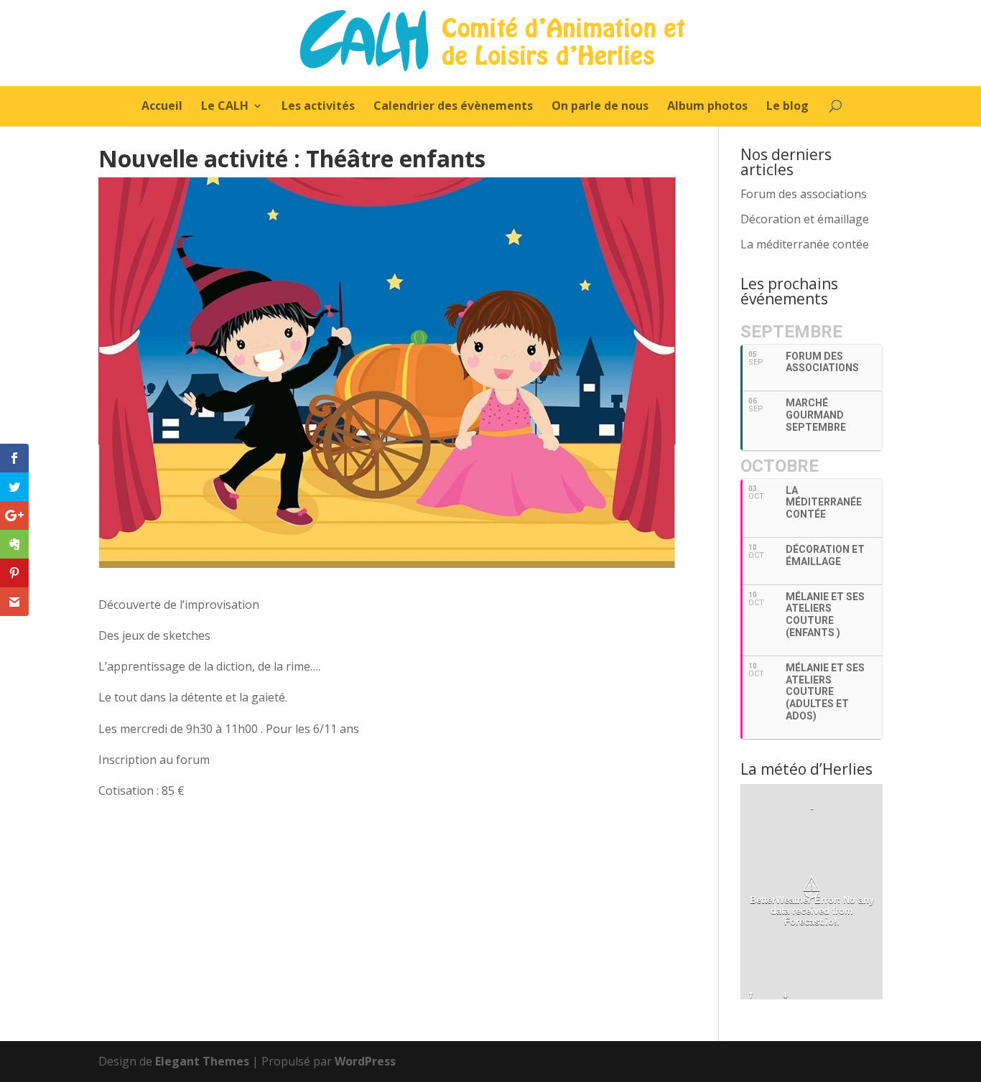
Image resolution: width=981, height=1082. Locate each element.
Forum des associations (803, 194)
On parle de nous (600, 107)
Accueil (161, 107)
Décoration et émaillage (804, 219)
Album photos (707, 107)
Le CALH (224, 107)
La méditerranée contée (804, 244)
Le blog (787, 107)
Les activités (318, 107)
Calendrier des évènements (453, 107)
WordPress (365, 1061)
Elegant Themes (202, 1061)
